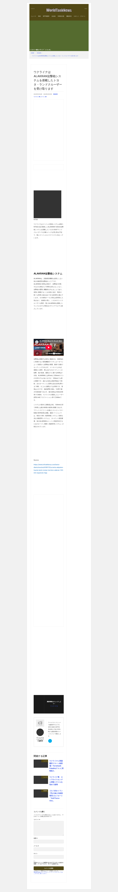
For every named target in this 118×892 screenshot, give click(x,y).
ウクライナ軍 (37, 96)
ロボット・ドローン (79, 16)
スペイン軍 (43, 96)
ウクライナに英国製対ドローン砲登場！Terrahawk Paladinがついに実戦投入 (56, 766)
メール (36, 845)
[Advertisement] (59, 34)
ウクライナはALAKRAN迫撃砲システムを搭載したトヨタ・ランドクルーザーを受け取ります (55, 56)
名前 (36, 838)
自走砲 (53, 16)
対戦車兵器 (61, 16)
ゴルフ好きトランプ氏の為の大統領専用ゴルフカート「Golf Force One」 (56, 796)
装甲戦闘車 (46, 16)
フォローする (54, 706)
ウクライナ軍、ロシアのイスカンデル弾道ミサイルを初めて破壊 (56, 780)
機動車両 (69, 16)
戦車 (39, 16)
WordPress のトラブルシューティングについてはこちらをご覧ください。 (48, 872)
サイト (36, 853)
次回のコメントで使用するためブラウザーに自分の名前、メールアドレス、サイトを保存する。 (48, 863)
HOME (32, 53)
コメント (37, 819)
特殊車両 (39, 53)
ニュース (33, 16)
